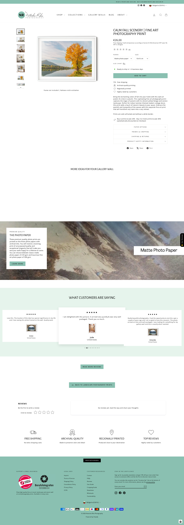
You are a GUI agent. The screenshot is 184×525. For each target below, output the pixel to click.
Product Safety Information (140, 141)
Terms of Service (69, 478)
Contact (89, 475)
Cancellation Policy (70, 484)
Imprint (66, 475)
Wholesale (90, 493)
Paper (115, 55)
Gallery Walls (97, 15)
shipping (119, 43)
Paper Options (140, 127)
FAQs (88, 478)
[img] (120, 49)
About (122, 15)
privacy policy (150, 482)
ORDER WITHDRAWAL (92, 460)
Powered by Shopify (92, 517)
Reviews (89, 481)
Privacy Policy (68, 487)
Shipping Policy (68, 481)
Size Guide (90, 484)
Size (137, 55)
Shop (60, 15)
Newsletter (90, 490)
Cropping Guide (92, 487)
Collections (75, 15)
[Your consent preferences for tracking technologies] (180, 521)
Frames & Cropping (140, 132)
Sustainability (91, 496)
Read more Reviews (92, 367)
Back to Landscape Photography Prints (93, 385)
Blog (111, 15)
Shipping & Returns (140, 136)
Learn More (17, 264)
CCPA (65, 490)
